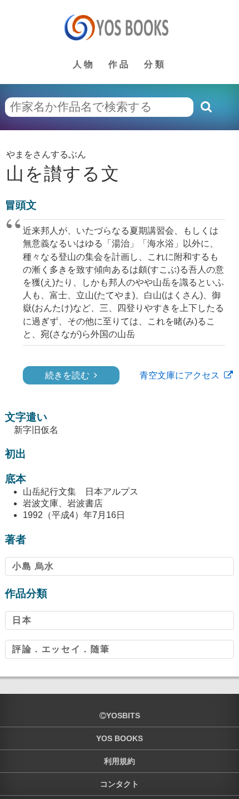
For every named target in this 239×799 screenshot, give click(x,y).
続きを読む (67, 375)
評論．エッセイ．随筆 (61, 649)
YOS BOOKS (119, 738)
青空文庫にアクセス (180, 375)
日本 (22, 620)
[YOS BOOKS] (120, 27)
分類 (155, 64)
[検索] (206, 106)
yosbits (123, 715)
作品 (119, 64)
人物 (84, 64)
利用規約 (119, 761)
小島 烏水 (33, 566)
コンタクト (119, 784)
